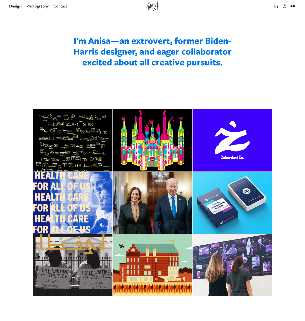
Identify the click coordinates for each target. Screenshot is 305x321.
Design (15, 6)
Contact (60, 6)
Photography (38, 6)
